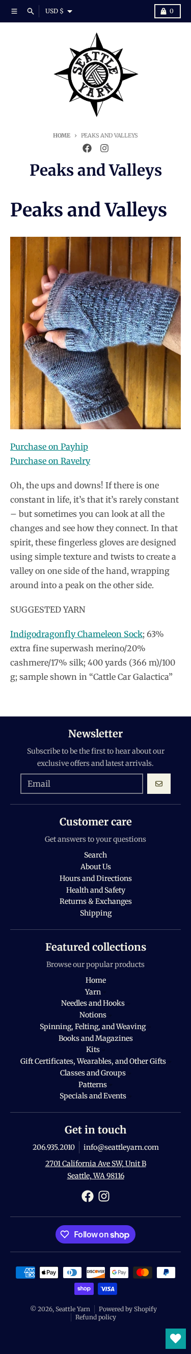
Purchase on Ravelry (50, 461)
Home (61, 135)
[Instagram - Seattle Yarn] (104, 148)
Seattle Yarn (73, 1309)
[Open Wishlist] (176, 1339)
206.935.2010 (54, 1147)
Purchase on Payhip (49, 446)
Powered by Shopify (128, 1309)
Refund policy (95, 1317)
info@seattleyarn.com (121, 1147)
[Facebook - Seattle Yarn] (87, 148)
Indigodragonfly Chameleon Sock (76, 634)
